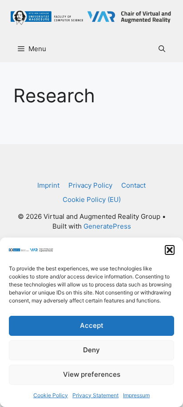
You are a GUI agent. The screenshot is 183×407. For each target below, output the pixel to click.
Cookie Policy (50, 395)
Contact (133, 185)
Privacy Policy (90, 185)
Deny (91, 350)
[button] (169, 250)
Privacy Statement (95, 395)
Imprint (48, 185)
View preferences (91, 374)
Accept (91, 325)
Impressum (136, 395)
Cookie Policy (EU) (92, 199)
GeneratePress (107, 226)
